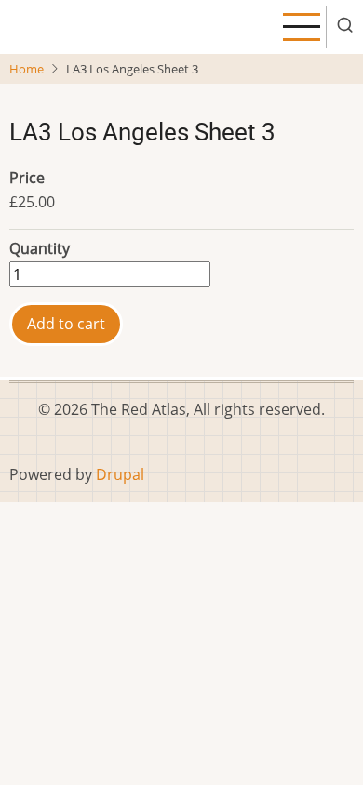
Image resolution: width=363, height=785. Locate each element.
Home (26, 68)
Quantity (39, 248)
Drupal (120, 474)
